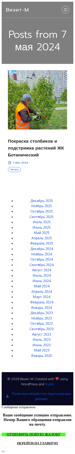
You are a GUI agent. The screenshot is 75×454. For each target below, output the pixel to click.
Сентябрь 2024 (42, 265)
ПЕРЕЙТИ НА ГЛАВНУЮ (37, 443)
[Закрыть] (3, 451)
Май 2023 (41, 350)
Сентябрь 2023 (42, 329)
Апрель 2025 (41, 238)
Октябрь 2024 (41, 259)
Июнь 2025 (41, 227)
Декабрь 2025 (41, 200)
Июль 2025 (42, 222)
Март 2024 (41, 296)
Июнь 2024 (41, 281)
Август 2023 (41, 334)
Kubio (49, 384)
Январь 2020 (41, 355)
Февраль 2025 (41, 243)
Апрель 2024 (41, 291)
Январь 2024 (41, 307)
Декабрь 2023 (41, 313)
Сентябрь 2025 (42, 216)
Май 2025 (41, 232)
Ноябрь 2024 (41, 254)
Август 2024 (41, 270)
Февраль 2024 (41, 302)
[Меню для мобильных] (65, 9)
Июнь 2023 (41, 345)
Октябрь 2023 (41, 323)
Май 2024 (41, 286)
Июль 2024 (42, 275)
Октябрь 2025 (41, 211)
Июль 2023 (42, 339)
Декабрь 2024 (41, 248)
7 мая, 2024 (20, 163)
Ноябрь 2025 (41, 206)
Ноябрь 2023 (41, 318)
